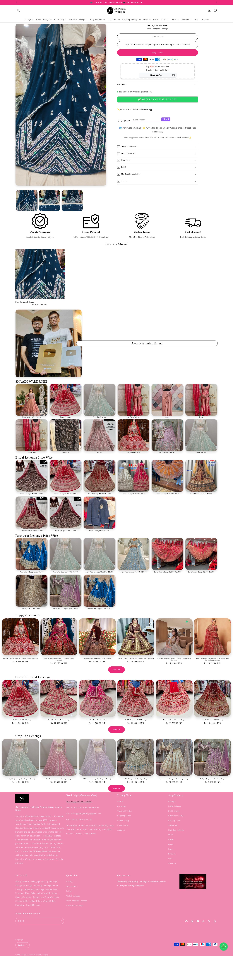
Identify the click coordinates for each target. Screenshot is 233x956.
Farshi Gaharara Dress (167, 452)
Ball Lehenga (173, 811)
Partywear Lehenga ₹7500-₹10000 (65, 609)
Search (120, 802)
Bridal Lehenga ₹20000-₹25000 (133, 494)
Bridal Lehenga (65, 417)
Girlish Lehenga (73, 896)
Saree (167, 417)
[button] (18, 10)
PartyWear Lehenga (133, 417)
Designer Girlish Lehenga (31, 417)
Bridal (69, 891)
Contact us (121, 806)
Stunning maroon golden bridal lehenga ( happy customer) (136, 658)
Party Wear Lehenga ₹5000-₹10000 (65, 572)
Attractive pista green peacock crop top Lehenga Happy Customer (174, 659)
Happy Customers (133, 452)
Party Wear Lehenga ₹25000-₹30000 (201, 572)
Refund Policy (123, 821)
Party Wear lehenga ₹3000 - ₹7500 (99, 609)
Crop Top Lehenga (99, 417)
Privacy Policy (123, 825)
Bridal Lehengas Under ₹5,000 (31, 531)
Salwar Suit (31, 452)
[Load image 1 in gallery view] (26, 200)
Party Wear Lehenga (74, 905)
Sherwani (65, 452)
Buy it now (157, 53)
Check (165, 119)
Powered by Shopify (41, 954)
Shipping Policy (124, 816)
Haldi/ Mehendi (201, 452)
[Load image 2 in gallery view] (49, 200)
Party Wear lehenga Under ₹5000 (31, 572)
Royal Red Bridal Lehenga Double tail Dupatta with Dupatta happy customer (212, 659)
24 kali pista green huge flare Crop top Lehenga (20, 779)
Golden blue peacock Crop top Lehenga (136, 779)
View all (117, 670)
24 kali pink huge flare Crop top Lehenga (59, 779)
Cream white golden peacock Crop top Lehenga (174, 779)
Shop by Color (174, 821)
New (170, 859)
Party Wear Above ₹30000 (31, 609)
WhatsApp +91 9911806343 (79, 801)
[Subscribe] (61, 921)
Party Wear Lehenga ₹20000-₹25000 (167, 572)
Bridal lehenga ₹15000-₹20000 (99, 494)
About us (121, 830)
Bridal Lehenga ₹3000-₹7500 (99, 531)
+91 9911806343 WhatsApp (142, 237)
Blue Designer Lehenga (24, 302)
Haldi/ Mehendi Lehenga (76, 901)
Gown (99, 452)
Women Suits (71, 886)
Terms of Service (124, 811)
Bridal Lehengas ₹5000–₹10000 (31, 494)
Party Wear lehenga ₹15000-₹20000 (133, 572)
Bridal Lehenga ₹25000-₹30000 (167, 494)
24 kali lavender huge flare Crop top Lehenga (97, 779)
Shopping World (27, 954)
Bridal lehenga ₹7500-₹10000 (65, 531)
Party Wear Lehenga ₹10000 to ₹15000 (99, 572)
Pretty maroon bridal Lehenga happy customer (97, 658)
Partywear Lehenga (176, 816)
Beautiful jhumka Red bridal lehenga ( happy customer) (20, 658)
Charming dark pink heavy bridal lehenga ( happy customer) (59, 659)
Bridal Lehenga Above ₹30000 (201, 494)
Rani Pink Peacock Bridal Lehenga (20, 720)
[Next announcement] (217, 2)
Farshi (171, 840)
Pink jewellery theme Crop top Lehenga (212, 779)
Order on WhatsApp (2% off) (159, 99)
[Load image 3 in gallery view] (72, 200)
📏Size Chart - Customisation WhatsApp (134, 109)
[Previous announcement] (16, 2)
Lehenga (171, 802)
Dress (201, 417)
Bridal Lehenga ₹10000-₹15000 (65, 494)
